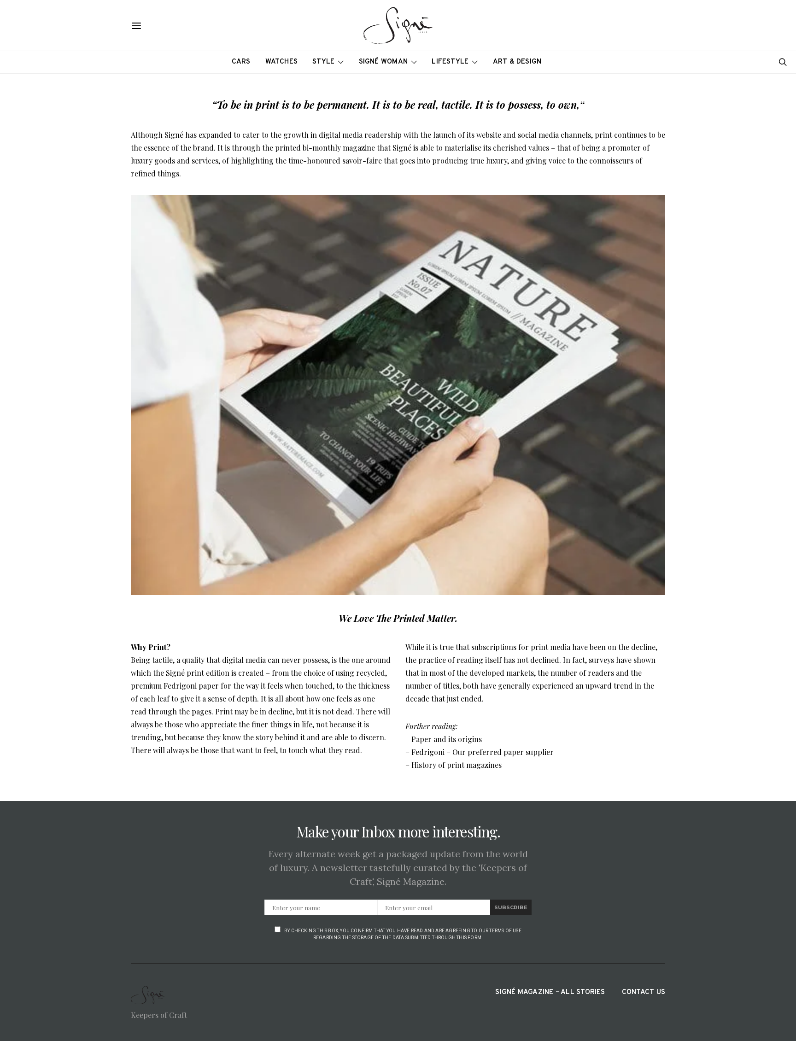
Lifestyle (450, 62)
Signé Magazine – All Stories (550, 992)
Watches (281, 62)
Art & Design (517, 62)
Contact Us (643, 992)
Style (323, 62)
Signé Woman (383, 62)
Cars (241, 62)
